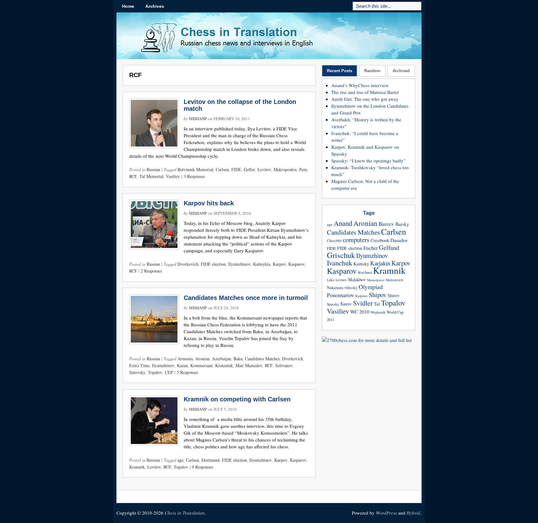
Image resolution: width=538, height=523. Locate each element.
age (180, 460)
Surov (346, 304)
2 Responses (151, 271)
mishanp (198, 118)
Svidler (363, 302)
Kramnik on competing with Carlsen (237, 399)
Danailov (399, 240)
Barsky (402, 224)
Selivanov (284, 365)
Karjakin (380, 263)
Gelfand (389, 247)
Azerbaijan (221, 359)
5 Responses (187, 372)
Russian (153, 169)
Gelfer (249, 169)
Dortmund (210, 460)
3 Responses (194, 176)
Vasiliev (173, 176)
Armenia (185, 359)
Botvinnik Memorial (195, 169)
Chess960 (334, 240)
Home (128, 6)
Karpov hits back (209, 203)
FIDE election (213, 264)
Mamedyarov (376, 280)
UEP (169, 372)
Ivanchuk (339, 262)
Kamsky (361, 263)
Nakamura (335, 287)
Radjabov (361, 296)
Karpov (279, 264)
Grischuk (341, 255)
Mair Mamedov (248, 365)
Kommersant (201, 365)
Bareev (386, 223)
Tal (377, 304)
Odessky (351, 287)
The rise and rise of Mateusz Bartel (365, 92)
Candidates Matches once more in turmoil (246, 297)
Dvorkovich (187, 264)
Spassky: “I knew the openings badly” (368, 160)
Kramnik (137, 467)
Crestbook (379, 240)
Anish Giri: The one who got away (365, 99)
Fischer (370, 248)
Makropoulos (285, 169)
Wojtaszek (377, 312)
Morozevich (394, 280)
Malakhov (357, 280)
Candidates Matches (262, 359)
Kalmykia (261, 264)
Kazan (182, 365)
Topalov (155, 372)
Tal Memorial (151, 176)
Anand (343, 223)
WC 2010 (359, 311)
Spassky (333, 304)
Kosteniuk (224, 365)
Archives (154, 6)
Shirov (393, 295)
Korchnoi (365, 272)
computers (356, 239)
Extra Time (139, 365)
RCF (133, 176)
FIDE (236, 169)
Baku (238, 359)
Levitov (264, 169)
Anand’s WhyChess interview (360, 85)
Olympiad (371, 287)
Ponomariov (340, 295)
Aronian (202, 359)
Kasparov (296, 264)
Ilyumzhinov (239, 264)
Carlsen (222, 169)
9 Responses (202, 467)
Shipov (377, 294)
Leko (330, 280)
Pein (303, 169)
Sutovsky (137, 372)
